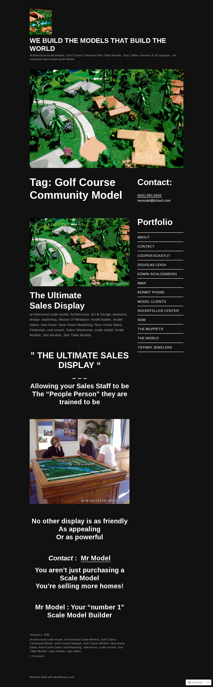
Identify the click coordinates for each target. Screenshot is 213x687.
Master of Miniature (74, 319)
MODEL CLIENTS (151, 301)
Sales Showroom (79, 330)
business (119, 314)
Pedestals (37, 330)
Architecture (79, 314)
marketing (49, 319)
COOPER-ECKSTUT (153, 256)
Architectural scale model (46, 639)
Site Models (52, 335)
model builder (101, 319)
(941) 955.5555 (149, 195)
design (35, 319)
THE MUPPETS (150, 329)
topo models (57, 651)
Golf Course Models (96, 643)
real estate (55, 330)
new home (49, 325)
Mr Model (96, 558)
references (90, 647)
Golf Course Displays (68, 643)
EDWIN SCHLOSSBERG (157, 274)
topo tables (74, 651)
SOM (141, 320)
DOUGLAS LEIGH (151, 265)
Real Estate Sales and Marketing (60, 647)
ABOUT (143, 237)
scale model (104, 330)
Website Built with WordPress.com (52, 677)
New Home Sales (108, 325)
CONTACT (145, 246)
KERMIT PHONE (151, 292)
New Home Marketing (76, 325)
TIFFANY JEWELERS (154, 347)
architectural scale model (49, 314)
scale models (107, 647)
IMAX (141, 283)
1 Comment (37, 656)
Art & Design (101, 314)
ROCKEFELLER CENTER (158, 311)
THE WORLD (148, 338)
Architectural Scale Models (81, 639)
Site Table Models (77, 335)
